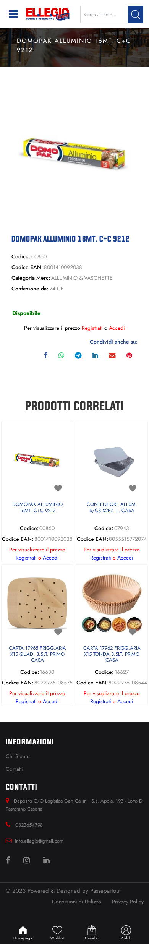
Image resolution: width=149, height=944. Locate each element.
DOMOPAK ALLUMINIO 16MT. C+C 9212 (37, 507)
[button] (135, 14)
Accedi (117, 328)
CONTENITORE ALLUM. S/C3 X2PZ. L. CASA (112, 507)
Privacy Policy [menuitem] (128, 901)
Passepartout (105, 891)
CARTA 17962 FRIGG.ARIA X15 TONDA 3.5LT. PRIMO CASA (112, 654)
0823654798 (29, 825)
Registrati (92, 328)
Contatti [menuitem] (14, 769)
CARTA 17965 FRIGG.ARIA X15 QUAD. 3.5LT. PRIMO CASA (37, 654)
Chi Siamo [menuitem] (18, 756)
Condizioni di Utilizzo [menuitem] (76, 901)
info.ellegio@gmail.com (39, 841)
